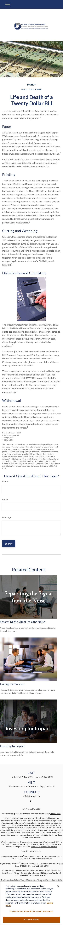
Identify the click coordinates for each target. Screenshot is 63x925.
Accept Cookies (31, 919)
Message (6, 517)
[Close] (58, 886)
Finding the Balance (12, 684)
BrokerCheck (55, 814)
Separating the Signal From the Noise (22, 621)
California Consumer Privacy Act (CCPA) (17, 844)
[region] (31, 903)
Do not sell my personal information (44, 847)
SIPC (45, 875)
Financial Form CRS (33, 809)
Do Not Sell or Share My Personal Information (31, 911)
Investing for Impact (12, 746)
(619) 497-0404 (26, 777)
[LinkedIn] (31, 801)
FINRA (40, 875)
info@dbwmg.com (31, 796)
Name (5, 481)
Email (5, 499)
